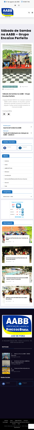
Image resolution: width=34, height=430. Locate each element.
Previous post (6, 125)
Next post (5, 131)
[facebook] (4, 114)
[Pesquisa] (29, 12)
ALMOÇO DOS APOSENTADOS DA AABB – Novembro (17, 298)
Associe (7, 182)
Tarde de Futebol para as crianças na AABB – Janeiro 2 (15, 134)
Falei (6, 186)
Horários (7, 161)
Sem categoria (7, 86)
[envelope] (8, 114)
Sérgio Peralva (25, 86)
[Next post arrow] (31, 133)
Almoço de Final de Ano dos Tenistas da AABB (17, 238)
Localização (8, 175)
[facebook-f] (15, 5)
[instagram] (19, 5)
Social (15, 86)
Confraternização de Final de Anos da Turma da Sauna (16, 258)
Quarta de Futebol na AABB (12, 128)
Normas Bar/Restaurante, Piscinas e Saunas (16, 179)
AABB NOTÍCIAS (8, 168)
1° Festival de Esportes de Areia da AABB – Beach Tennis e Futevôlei (17, 278)
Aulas (6, 164)
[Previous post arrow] (31, 127)
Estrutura (7, 171)
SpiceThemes (17, 427)
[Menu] (32, 12)
